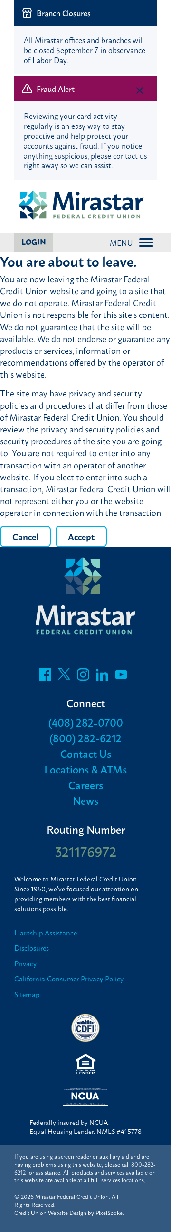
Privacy (25, 963)
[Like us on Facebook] (45, 677)
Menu (121, 242)
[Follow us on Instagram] (83, 677)
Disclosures (31, 948)
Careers (85, 784)
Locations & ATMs (85, 769)
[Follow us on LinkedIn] (102, 677)
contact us (130, 155)
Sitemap (26, 994)
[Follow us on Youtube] (121, 677)
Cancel (25, 536)
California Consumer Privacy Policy (69, 978)
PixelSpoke (109, 1212)
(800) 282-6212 (85, 738)
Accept (81, 536)
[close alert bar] (139, 14)
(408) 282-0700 (85, 722)
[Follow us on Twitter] (64, 677)
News (85, 800)
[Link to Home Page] (85, 206)
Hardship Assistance (45, 932)
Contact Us (85, 753)
